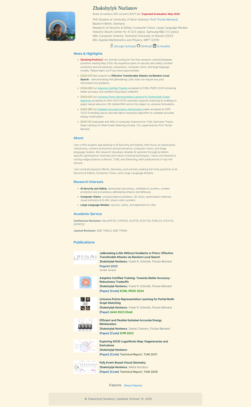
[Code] (114, 291)
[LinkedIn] (163, 46)
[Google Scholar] (125, 46)
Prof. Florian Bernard (163, 19)
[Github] (146, 46)
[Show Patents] (133, 385)
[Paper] (104, 291)
